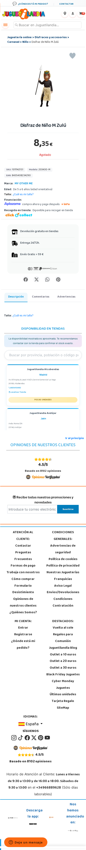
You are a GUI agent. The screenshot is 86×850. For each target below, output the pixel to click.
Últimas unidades (63, 694)
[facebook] (27, 738)
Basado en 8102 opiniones (43, 467)
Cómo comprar (23, 579)
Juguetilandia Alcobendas (43, 370)
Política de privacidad (63, 566)
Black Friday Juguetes (63, 674)
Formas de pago (23, 566)
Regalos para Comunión (63, 638)
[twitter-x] (34, 738)
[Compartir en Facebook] (26, 279)
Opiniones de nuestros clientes (23, 602)
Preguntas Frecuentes (23, 556)
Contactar (23, 546)
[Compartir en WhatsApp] (47, 279)
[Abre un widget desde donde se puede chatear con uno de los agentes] (25, 842)
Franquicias (63, 579)
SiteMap (63, 708)
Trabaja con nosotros (23, 572)
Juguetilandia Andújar (43, 413)
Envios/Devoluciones (63, 592)
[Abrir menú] (5, 25)
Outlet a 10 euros (63, 654)
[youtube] (47, 738)
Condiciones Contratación (63, 602)
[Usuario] (72, 14)
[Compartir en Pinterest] (58, 279)
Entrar (23, 628)
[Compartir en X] (36, 279)
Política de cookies (63, 559)
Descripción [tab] (16, 297)
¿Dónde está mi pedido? (23, 644)
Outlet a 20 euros (63, 661)
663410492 (15, 388)
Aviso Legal (63, 586)
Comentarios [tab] (40, 297)
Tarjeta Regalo (63, 701)
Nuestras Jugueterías (63, 572)
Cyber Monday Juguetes (63, 684)
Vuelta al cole (63, 628)
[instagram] (14, 738)
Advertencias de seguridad (63, 549)
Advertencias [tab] (66, 297)
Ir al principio (74, 438)
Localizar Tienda (18, 392)
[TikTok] (21, 738)
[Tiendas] (64, 14)
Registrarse (23, 634)
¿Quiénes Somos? (23, 612)
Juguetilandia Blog (63, 648)
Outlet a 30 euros (63, 668)
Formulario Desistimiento (23, 589)
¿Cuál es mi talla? (23, 195)
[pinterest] (41, 738)
